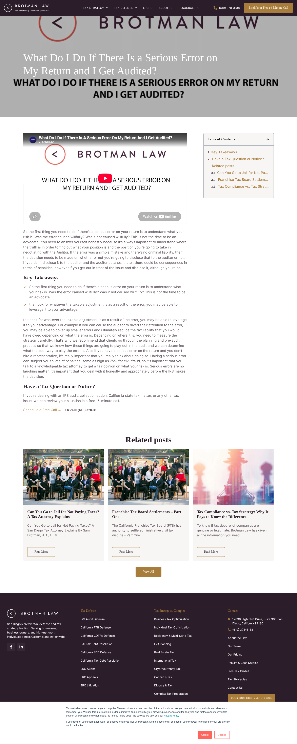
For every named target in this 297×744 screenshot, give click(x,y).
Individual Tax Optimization (172, 627)
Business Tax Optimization (171, 619)
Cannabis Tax (163, 677)
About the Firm (237, 638)
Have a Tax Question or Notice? (238, 159)
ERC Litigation (90, 685)
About (164, 7)
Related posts (223, 166)
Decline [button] (222, 734)
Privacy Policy (171, 715)
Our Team (234, 646)
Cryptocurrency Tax (167, 668)
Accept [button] (205, 734)
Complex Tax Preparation (171, 693)
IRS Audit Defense (93, 619)
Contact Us (235, 687)
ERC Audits (88, 668)
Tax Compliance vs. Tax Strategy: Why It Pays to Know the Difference (244, 186)
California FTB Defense (96, 627)
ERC (145, 7)
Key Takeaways (224, 152)
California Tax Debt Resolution (100, 660)
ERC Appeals (89, 677)
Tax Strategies (237, 679)
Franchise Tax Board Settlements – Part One (244, 180)
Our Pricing (235, 654)
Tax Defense (123, 7)
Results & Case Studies (243, 662)
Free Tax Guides (238, 671)
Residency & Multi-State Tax (173, 635)
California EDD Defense (96, 652)
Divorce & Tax (163, 685)
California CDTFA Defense (98, 635)
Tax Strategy (93, 7)
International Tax (165, 660)
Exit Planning (162, 644)
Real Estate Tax (164, 652)
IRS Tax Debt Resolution (96, 644)
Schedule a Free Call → (42, 410)
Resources (187, 7)
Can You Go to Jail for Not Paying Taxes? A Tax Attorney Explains (243, 173)
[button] (268, 139)
